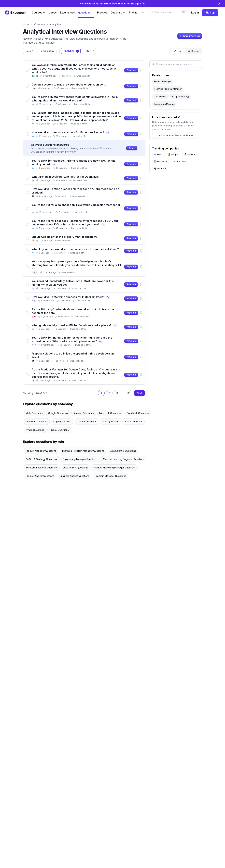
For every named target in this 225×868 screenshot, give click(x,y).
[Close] (219, 3)
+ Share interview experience (176, 135)
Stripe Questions (133, 421)
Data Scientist (160, 96)
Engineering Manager (164, 104)
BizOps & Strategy (180, 96)
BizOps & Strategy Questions (41, 459)
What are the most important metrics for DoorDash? (65, 176)
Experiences (67, 12)
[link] (84, 70)
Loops (53, 12)
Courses (37, 12)
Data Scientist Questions (123, 450)
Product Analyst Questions (40, 476)
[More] (142, 12)
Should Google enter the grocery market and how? (64, 236)
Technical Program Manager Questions (83, 450)
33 (128, 393)
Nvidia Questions (35, 429)
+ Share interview (190, 36)
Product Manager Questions (41, 450)
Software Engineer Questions (41, 467)
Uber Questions (110, 421)
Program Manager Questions (110, 476)
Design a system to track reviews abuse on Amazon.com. (69, 84)
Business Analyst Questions (74, 476)
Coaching (116, 12)
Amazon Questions (83, 413)
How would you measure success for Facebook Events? (71, 132)
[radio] (177, 51)
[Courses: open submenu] (44, 12)
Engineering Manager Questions (80, 459)
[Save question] (141, 70)
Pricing (133, 12)
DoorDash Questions (138, 413)
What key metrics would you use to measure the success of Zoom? (75, 249)
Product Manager (162, 81)
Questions (84, 12)
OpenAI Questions (86, 421)
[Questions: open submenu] (92, 12)
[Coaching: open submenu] (124, 12)
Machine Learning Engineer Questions (123, 459)
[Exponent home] (16, 12)
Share (131, 148)
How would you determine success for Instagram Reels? (71, 297)
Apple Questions (62, 421)
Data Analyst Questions (75, 467)
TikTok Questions (59, 429)
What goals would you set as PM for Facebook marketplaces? (74, 325)
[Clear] (77, 51)
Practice (102, 12)
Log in (195, 12)
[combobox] (29, 51)
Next (139, 393)
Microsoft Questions (110, 413)
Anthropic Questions (37, 421)
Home (26, 24)
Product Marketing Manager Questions (115, 467)
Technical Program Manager (168, 89)
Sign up (210, 12)
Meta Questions (34, 413)
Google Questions (58, 413)
